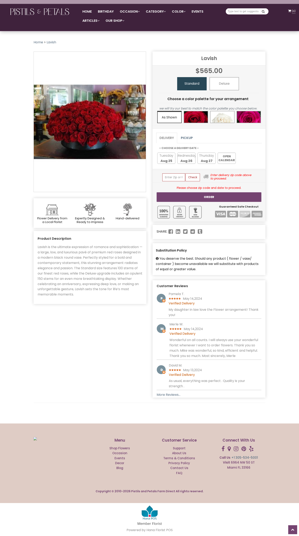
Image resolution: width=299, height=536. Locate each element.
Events (197, 11)
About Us (179, 453)
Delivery (166, 138)
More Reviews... (168, 394)
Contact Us (179, 468)
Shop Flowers (119, 448)
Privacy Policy (179, 463)
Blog (119, 468)
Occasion (119, 453)
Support (179, 448)
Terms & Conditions (179, 458)
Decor (119, 463)
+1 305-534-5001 (244, 457)
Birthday (106, 11)
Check (192, 177)
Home (87, 11)
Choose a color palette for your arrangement (208, 98)
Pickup (187, 138)
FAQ (179, 473)
